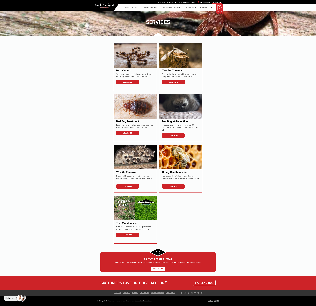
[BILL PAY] (219, 7)
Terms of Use (139, 301)
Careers (170, 2)
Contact (178, 2)
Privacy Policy (147, 301)
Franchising (161, 2)
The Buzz (186, 2)
